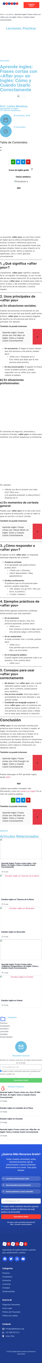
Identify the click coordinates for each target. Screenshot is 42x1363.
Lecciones (9, 14)
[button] (21, 147)
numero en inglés (27, 791)
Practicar (29, 28)
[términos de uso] (22, 1074)
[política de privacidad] (10, 1212)
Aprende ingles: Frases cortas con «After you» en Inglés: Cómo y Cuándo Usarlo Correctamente (18, 78)
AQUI (8, 777)
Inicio (2, 14)
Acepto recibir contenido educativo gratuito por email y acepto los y (20, 1074)
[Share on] (13, 161)
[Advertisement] (21, 213)
